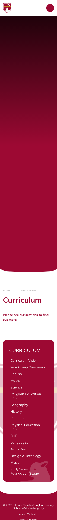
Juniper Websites (28, 514)
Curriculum (28, 290)
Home (6, 290)
